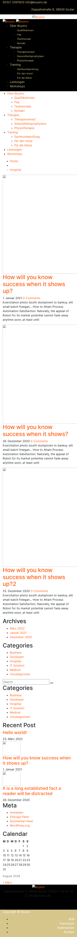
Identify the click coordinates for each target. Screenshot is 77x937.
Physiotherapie (25, 60)
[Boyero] (38, 16)
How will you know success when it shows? (35, 430)
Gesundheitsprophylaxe (30, 56)
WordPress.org (20, 825)
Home (14, 161)
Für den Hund (25, 73)
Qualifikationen (25, 30)
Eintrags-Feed (19, 817)
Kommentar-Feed (21, 821)
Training (15, 64)
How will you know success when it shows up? (34, 284)
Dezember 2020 (21, 637)
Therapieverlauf (26, 51)
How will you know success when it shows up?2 (34, 576)
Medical (15, 670)
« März (7, 882)
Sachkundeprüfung (27, 69)
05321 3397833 (13, 2)
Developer (17, 657)
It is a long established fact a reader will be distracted (32, 791)
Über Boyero (18, 26)
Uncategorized (20, 674)
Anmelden (16, 812)
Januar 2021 (18, 633)
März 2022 (17, 628)
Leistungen (17, 82)
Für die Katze (24, 77)
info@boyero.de (36, 2)
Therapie (16, 47)
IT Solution (17, 665)
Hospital (15, 169)
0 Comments (31, 298)
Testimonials (24, 38)
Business (15, 652)
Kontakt (21, 43)
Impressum (67, 923)
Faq (19, 34)
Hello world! (15, 732)
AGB (71, 919)
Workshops (17, 86)
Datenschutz (65, 927)
